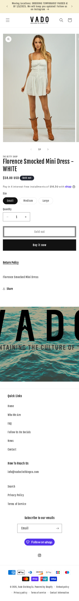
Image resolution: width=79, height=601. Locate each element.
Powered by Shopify (44, 586)
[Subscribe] (57, 528)
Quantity (7, 209)
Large (48, 201)
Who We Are (14, 415)
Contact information (59, 592)
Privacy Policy (16, 495)
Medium (30, 201)
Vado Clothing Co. (26, 586)
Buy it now (39, 245)
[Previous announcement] (7, 6)
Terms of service (38, 592)
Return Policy (11, 263)
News (11, 440)
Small (12, 201)
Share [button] (10, 288)
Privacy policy (20, 592)
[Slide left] (31, 149)
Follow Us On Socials (19, 432)
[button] (7, 20)
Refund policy (62, 587)
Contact (12, 449)
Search (11, 486)
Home (11, 406)
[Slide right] (48, 149)
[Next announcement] (72, 6)
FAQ (10, 423)
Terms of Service (17, 504)
